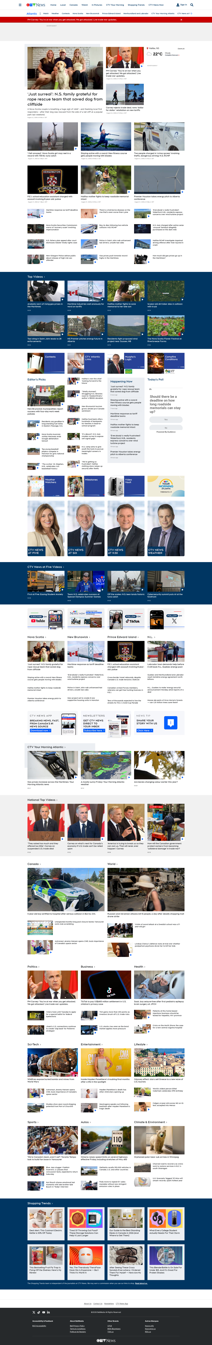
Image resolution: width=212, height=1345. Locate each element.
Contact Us (97, 1304)
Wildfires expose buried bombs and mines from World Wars (50, 1080)
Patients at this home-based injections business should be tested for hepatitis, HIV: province (167, 1013)
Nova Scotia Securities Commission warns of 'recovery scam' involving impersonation (61, 227)
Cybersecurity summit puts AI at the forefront (165, 595)
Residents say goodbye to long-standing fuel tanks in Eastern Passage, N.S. (53, 423)
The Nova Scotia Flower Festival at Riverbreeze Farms (164, 340)
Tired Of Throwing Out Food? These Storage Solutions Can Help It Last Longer (83, 1233)
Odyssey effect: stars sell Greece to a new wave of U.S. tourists (158, 1080)
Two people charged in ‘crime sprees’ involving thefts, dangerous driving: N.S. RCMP (156, 154)
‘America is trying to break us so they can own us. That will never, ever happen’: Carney (125, 846)
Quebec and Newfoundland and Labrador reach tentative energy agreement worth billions (165, 677)
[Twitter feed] (33, 1312)
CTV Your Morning (115, 5)
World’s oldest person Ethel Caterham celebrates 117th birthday (168, 1090)
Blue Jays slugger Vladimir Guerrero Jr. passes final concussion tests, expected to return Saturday (62, 1170)
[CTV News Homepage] (35, 4)
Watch (85, 5)
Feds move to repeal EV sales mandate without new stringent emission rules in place (112, 1184)
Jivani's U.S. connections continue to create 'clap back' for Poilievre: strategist (61, 1028)
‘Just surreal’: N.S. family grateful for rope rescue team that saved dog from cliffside (65, 99)
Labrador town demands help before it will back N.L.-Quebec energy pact (165, 665)
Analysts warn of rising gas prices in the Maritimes (45, 305)
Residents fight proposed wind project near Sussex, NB (122, 340)
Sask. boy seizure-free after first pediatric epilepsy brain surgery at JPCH (159, 1002)
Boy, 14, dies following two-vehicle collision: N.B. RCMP (113, 226)
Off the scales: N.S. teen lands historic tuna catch (126, 595)
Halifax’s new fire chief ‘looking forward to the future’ (91, 381)
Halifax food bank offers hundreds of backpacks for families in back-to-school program (92, 422)
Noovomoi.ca (150, 1329)
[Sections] (20, 4)
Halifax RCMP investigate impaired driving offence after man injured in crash (168, 242)
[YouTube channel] (43, 1312)
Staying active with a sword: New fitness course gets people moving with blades (104, 154)
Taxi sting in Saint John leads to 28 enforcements (44, 340)
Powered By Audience (166, 432)
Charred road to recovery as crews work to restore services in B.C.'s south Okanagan (168, 1166)
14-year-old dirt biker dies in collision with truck (165, 305)
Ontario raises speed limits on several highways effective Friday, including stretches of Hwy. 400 (104, 1158)
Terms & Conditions (77, 1329)
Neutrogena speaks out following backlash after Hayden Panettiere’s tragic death (114, 1106)
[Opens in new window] (46, 363)
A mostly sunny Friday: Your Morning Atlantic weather (102, 783)
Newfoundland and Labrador (135, 13)
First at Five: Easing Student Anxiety (45, 594)
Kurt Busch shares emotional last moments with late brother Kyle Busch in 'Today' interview (60, 1184)
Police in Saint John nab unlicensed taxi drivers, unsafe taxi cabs (115, 241)
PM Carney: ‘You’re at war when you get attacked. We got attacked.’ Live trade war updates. (123, 73)
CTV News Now (156, 5)
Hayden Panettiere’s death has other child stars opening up (112, 1091)
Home (53, 5)
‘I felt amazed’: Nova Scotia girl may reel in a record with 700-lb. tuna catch (49, 154)
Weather (55, 13)
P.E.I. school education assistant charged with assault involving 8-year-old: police (49, 197)
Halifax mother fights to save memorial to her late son (121, 305)
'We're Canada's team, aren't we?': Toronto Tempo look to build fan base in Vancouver (51, 1158)
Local (63, 5)
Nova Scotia (78, 13)
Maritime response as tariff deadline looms (85, 665)
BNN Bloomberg (113, 1329)
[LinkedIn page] (48, 1312)
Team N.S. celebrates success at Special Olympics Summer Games (84, 595)
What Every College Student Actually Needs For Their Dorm (164, 1231)
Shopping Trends (136, 5)
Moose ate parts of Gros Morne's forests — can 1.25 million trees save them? (165, 701)
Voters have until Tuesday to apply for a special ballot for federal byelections (61, 1014)
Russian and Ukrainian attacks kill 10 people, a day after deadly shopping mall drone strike (145, 915)
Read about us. (141, 1283)
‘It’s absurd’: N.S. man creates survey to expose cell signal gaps (92, 436)
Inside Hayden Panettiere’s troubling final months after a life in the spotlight (105, 1080)
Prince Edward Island (111, 13)
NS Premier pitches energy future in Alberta (84, 340)
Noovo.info (149, 1326)
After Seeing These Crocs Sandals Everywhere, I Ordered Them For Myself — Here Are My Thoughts (125, 1271)
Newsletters (109, 1304)
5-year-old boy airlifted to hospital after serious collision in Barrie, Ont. (61, 914)
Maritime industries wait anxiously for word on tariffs (85, 305)
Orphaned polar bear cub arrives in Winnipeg (156, 1157)
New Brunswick (92, 13)
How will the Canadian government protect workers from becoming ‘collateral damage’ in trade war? (164, 846)
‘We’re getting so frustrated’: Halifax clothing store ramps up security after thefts (92, 465)
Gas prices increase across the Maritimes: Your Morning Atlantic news (50, 783)
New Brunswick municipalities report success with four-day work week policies (45, 411)
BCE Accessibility (39, 1326)
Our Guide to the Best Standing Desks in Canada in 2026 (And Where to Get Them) (124, 1233)
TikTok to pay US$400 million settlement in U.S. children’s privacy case (103, 1002)
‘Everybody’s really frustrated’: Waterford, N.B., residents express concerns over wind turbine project (168, 212)
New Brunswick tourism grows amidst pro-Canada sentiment (93, 408)
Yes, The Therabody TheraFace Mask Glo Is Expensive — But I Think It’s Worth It (85, 1270)
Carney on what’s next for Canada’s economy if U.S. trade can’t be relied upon (85, 846)
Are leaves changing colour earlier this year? (156, 782)
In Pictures (97, 5)
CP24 (109, 1326)
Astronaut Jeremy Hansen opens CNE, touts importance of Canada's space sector (61, 1092)
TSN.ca (110, 1332)
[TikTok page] (38, 1312)
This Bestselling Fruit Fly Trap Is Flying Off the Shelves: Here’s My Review (45, 1270)
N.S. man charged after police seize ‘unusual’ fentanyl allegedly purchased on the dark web (168, 227)
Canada (74, 5)
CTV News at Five (185, 13)
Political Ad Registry (78, 1332)
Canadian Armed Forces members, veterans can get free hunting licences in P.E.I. (125, 690)
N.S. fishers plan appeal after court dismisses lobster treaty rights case (61, 241)
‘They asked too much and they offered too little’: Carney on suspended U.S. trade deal (42, 846)
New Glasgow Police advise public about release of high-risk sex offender (61, 258)
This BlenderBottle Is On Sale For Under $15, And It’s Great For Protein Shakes (165, 1270)
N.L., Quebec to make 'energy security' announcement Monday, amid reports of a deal (165, 690)
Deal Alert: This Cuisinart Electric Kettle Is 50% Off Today (45, 1231)
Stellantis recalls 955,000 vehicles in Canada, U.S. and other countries (115, 1168)
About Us (87, 1304)
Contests (66, 13)
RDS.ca (148, 1332)
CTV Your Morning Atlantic (162, 13)
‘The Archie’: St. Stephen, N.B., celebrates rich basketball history (53, 466)
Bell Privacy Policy (77, 1326)
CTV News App (122, 1304)
